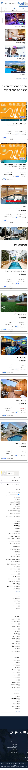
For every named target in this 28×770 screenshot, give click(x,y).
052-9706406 (22, 275)
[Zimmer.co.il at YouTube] (24, 730)
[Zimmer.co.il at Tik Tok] (11, 732)
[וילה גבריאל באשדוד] (13, 440)
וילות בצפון (14, 746)
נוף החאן (23, 206)
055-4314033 (22, 447)
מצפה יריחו (9, 166)
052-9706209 (22, 210)
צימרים (25, 79)
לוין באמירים (22, 74)
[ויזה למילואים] (10, 479)
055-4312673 (22, 404)
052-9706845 (22, 169)
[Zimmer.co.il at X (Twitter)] (16, 732)
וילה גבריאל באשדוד (20, 443)
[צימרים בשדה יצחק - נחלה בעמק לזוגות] (13, 397)
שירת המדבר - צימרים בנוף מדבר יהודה (15, 165)
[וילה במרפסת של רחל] (13, 311)
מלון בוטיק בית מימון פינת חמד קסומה (15, 271)
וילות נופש (14, 744)
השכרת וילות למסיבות (12, 747)
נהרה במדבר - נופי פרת (19, 123)
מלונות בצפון (14, 752)
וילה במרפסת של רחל (20, 314)
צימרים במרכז (19, 79)
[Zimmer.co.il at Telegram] (20, 732)
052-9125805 (22, 361)
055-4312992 (22, 318)
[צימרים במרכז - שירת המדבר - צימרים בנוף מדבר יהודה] (13, 162)
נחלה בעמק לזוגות (21, 400)
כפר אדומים (9, 125)
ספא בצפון (14, 749)
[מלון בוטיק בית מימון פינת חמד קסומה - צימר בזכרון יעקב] (13, 269)
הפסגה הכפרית (21, 357)
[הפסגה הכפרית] (13, 354)
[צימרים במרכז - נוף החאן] (13, 203)
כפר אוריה (9, 207)
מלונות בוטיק (14, 751)
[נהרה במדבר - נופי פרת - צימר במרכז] (13, 120)
